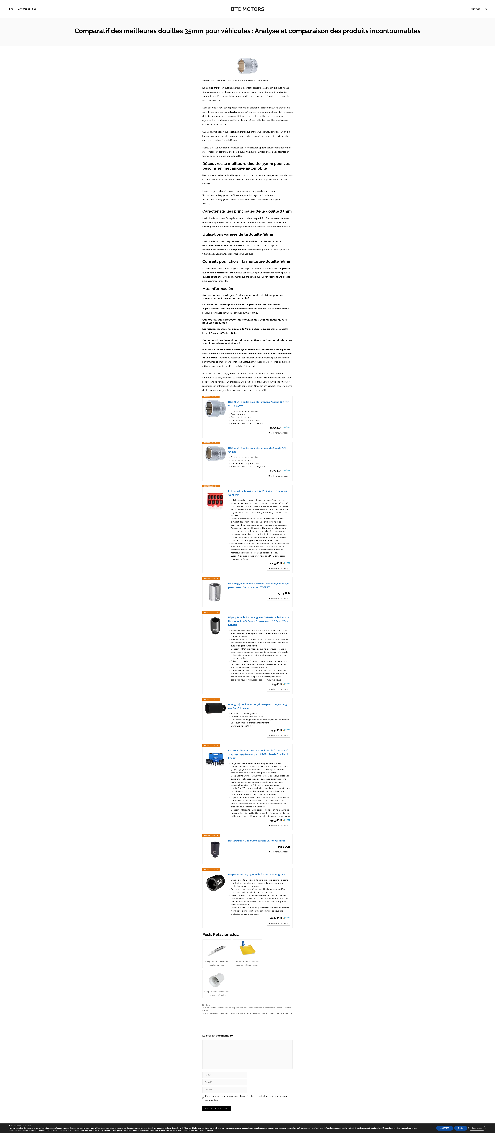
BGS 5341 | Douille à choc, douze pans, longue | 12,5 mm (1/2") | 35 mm (257, 706)
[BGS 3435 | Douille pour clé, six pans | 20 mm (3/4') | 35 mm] (215, 453)
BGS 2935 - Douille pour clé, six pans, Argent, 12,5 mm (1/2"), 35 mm (258, 404)
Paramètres (477, 1128)
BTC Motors (247, 9)
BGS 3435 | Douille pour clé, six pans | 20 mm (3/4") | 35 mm (257, 450)
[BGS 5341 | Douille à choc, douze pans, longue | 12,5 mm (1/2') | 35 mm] (215, 708)
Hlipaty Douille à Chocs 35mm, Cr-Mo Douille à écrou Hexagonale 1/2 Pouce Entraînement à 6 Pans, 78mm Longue (258, 621)
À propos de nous (27, 9)
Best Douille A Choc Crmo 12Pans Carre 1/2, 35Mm (256, 840)
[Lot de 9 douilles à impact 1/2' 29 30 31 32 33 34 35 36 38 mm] (215, 499)
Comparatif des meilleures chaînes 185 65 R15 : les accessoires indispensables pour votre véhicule (248, 1013)
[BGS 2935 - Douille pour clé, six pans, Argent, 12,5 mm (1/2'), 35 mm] (215, 408)
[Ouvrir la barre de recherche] (486, 9)
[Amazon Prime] (286, 428)
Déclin (460, 1128)
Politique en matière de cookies (191, 1130)
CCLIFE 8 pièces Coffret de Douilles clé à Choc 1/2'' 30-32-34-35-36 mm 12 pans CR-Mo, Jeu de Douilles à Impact (258, 754)
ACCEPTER (444, 1128)
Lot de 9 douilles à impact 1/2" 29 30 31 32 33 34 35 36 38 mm (257, 493)
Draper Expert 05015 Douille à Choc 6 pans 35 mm (256, 874)
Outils (207, 1005)
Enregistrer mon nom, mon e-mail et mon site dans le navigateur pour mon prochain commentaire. (246, 1098)
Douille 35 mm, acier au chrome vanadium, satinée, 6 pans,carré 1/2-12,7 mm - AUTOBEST (258, 585)
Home (10, 9)
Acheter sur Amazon (279, 433)
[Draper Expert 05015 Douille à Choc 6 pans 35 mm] (215, 883)
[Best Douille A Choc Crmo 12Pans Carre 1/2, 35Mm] (215, 849)
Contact (475, 9)
